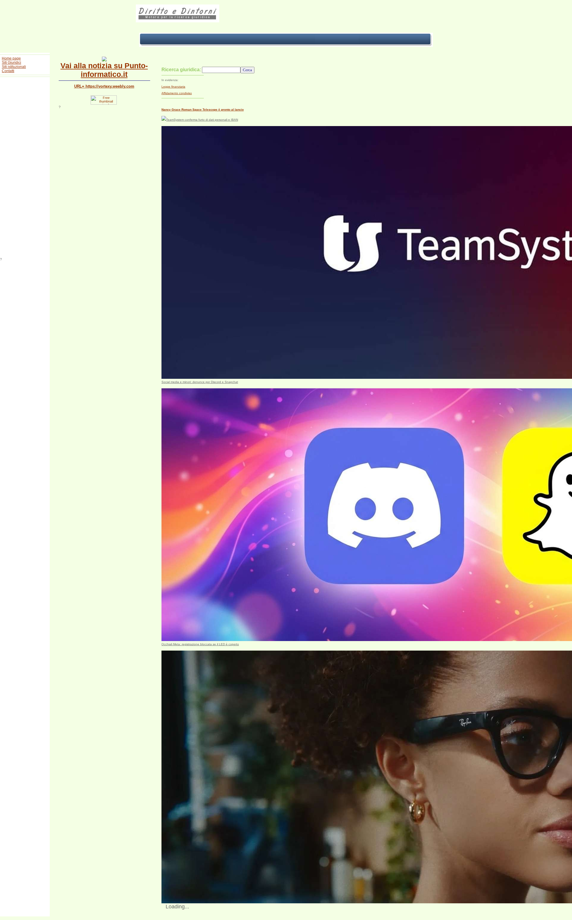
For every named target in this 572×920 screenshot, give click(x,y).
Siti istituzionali (14, 67)
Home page (11, 58)
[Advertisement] (25, 168)
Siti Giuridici (11, 62)
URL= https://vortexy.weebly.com (104, 86)
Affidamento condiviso (176, 93)
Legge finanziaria (173, 86)
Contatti (8, 71)
